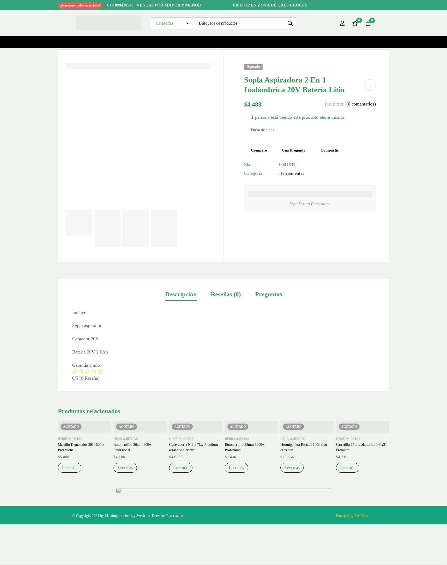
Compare (259, 150)
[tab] (181, 295)
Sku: (248, 164)
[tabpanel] (223, 345)
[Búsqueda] (290, 23)
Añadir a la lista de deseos (370, 85)
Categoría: (254, 173)
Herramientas (291, 173)
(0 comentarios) (361, 104)
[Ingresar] (342, 23)
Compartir (330, 150)
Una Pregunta (294, 150)
